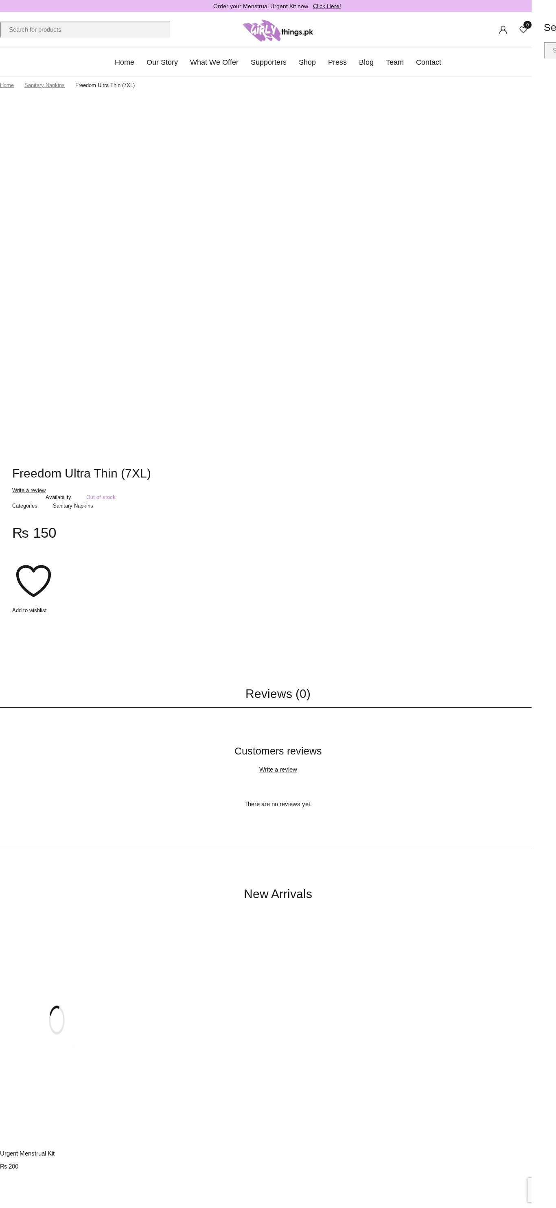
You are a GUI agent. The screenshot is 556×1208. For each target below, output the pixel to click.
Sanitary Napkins (44, 85)
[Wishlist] (33, 583)
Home (7, 85)
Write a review (29, 490)
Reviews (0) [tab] (278, 693)
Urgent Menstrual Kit (27, 1153)
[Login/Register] (503, 29)
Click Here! (327, 6)
